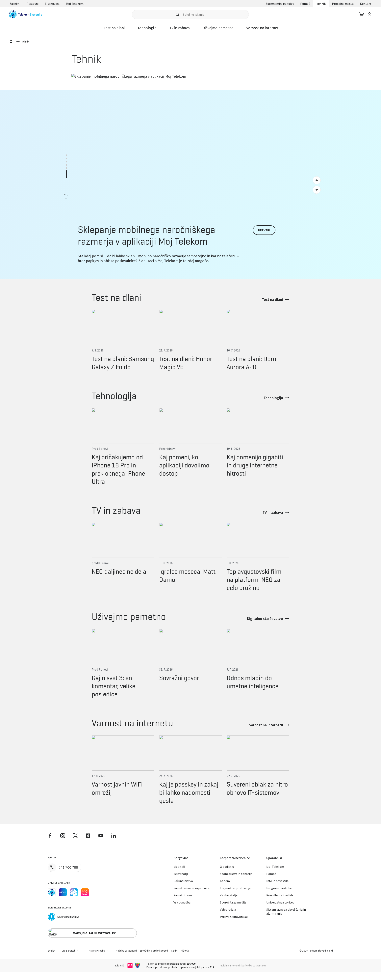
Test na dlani (114, 27)
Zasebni (15, 4)
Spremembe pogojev (280, 4)
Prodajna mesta (343, 4)
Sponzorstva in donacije (236, 874)
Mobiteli (179, 867)
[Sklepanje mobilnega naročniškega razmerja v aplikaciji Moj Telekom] (190, 141)
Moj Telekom (75, 4)
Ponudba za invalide (279, 895)
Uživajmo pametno (218, 27)
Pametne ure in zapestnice (191, 888)
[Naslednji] (317, 180)
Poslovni (32, 4)
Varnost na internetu (263, 27)
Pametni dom (182, 895)
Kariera (225, 881)
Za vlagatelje (229, 895)
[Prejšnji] (317, 190)
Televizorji (180, 874)
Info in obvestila (277, 881)
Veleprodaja (228, 909)
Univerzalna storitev (280, 902)
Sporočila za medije (233, 902)
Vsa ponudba (181, 902)
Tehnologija (147, 27)
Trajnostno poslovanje (235, 888)
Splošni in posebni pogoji (154, 950)
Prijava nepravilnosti (234, 917)
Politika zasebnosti (126, 950)
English (51, 950)
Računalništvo (183, 881)
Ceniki (174, 950)
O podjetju (227, 867)
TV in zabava (179, 27)
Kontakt (365, 4)
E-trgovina (52, 4)
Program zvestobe (279, 888)
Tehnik (321, 4)
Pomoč (305, 4)
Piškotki (185, 950)
